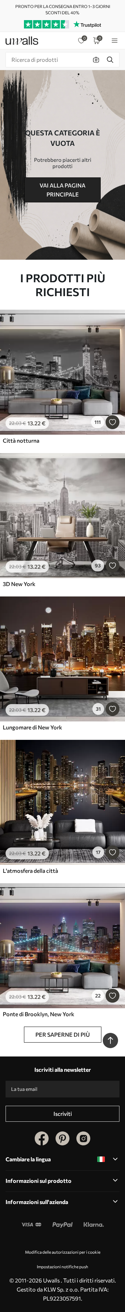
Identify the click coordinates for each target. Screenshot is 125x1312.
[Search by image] (96, 59)
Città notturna (21, 440)
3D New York (19, 583)
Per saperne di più (62, 1034)
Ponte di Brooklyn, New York (38, 1014)
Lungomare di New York (32, 727)
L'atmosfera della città (30, 870)
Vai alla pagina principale (62, 190)
